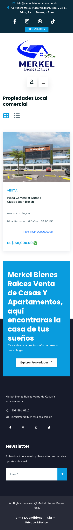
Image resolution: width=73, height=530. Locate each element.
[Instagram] (27, 22)
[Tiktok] (52, 22)
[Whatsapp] (40, 22)
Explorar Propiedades (34, 362)
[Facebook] (15, 22)
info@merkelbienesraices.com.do (36, 3)
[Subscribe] (62, 474)
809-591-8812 (37, 29)
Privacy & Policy (36, 522)
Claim (51, 518)
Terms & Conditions (28, 518)
